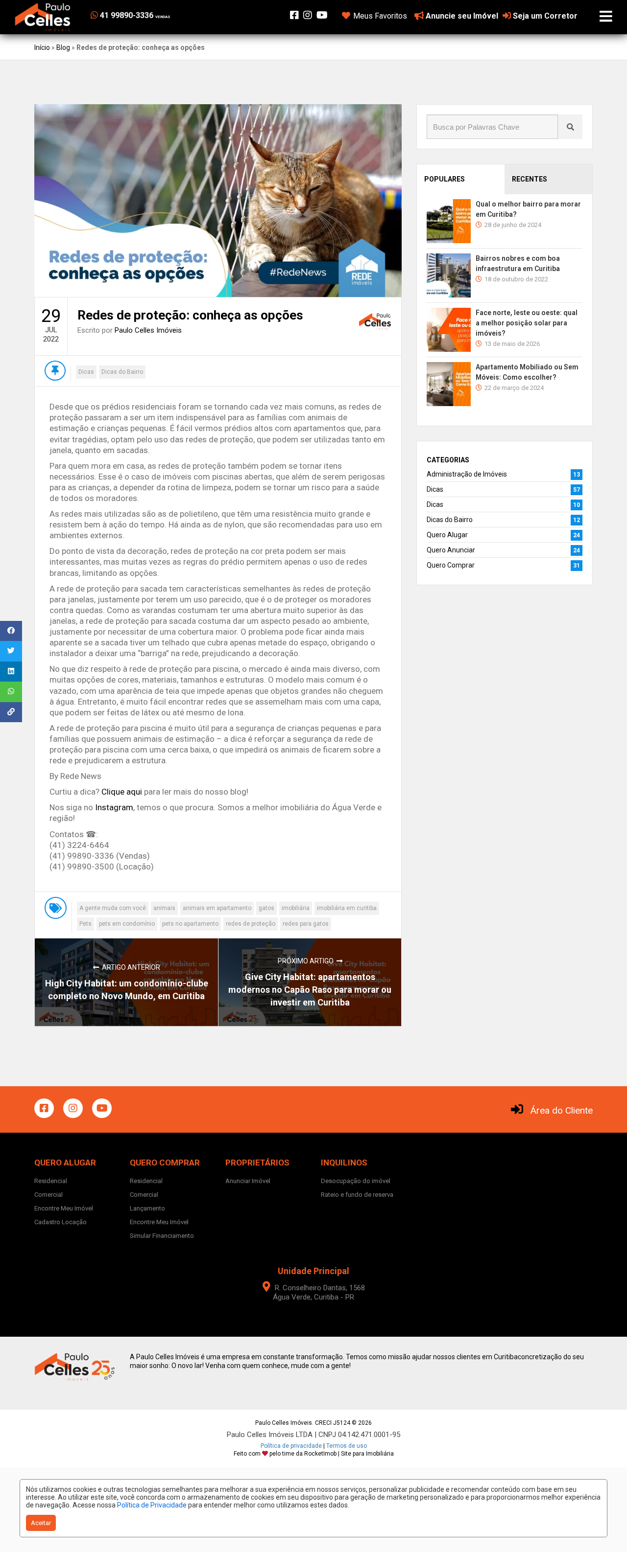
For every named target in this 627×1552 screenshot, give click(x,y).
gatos (266, 908)
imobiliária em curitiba (347, 908)
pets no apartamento (190, 923)
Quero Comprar (451, 565)
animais (164, 908)
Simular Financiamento (162, 1235)
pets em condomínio (127, 923)
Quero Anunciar (451, 550)
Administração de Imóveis (467, 474)
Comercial (48, 1194)
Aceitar (41, 1523)
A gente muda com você (112, 908)
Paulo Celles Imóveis (148, 330)
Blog (63, 47)
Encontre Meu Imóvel (63, 1208)
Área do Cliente (562, 1110)
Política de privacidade (291, 1445)
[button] (150, 15)
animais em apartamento (217, 908)
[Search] (570, 126)
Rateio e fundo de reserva (357, 1194)
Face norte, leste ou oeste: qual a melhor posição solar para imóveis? (527, 323)
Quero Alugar (447, 535)
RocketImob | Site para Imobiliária (349, 1453)
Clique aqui (121, 792)
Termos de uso (346, 1445)
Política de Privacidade (152, 1505)
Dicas (86, 371)
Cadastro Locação (60, 1222)
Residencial (50, 1181)
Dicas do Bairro (122, 371)
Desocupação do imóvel (355, 1181)
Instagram (114, 807)
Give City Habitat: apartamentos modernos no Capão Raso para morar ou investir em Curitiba (309, 989)
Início (42, 47)
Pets (85, 923)
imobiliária (296, 908)
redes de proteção (250, 923)
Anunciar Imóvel (247, 1181)
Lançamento (147, 1208)
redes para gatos (306, 923)
